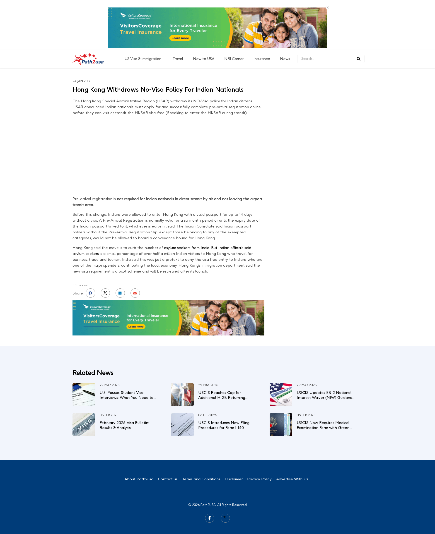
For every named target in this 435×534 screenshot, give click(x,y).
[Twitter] (225, 518)
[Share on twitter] (105, 293)
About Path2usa (138, 479)
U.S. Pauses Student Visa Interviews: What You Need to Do (126, 397)
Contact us (167, 479)
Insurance (262, 59)
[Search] (358, 59)
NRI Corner (234, 59)
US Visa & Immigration (143, 59)
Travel (178, 59)
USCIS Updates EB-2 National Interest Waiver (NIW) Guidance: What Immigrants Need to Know (326, 397)
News (285, 59)
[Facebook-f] (209, 518)
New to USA (203, 59)
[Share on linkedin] (120, 293)
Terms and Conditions (201, 479)
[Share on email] (135, 293)
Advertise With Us (292, 479)
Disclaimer (234, 479)
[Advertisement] (328, 131)
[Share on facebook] (90, 293)
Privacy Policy (259, 479)
